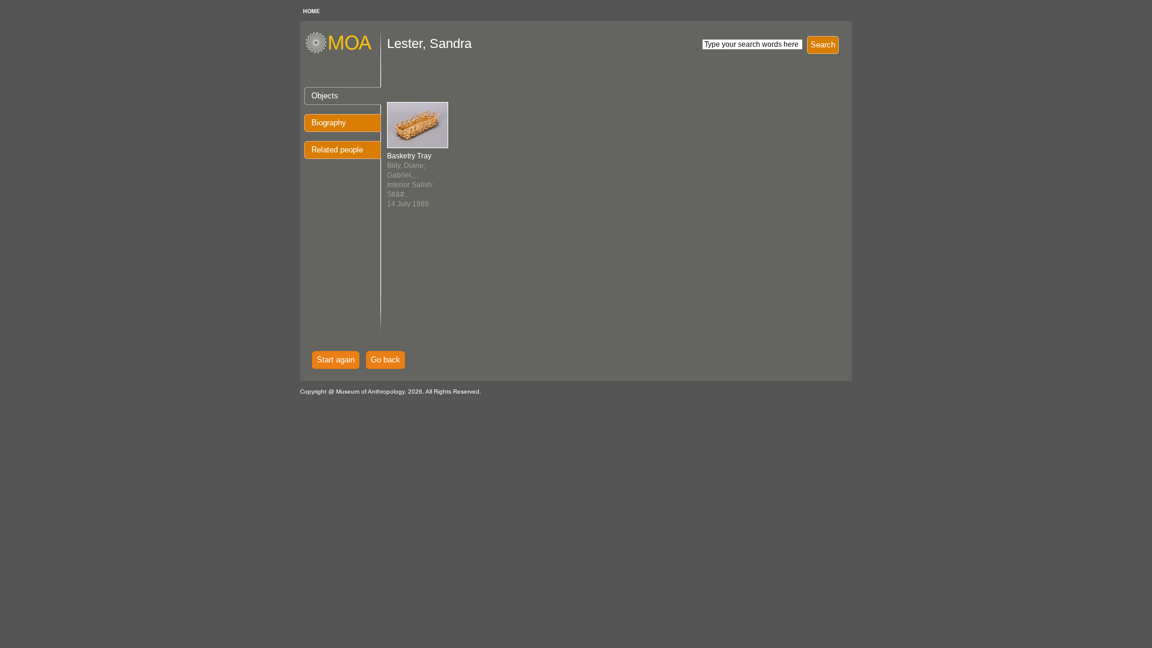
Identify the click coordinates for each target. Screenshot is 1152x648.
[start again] (342, 51)
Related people (337, 149)
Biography (328, 122)
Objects (324, 95)
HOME (311, 11)
